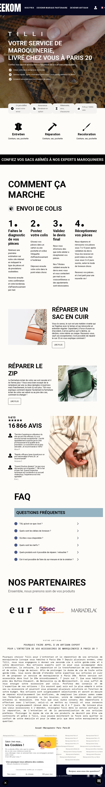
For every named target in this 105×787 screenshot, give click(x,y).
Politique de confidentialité (61, 776)
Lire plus (58, 345)
